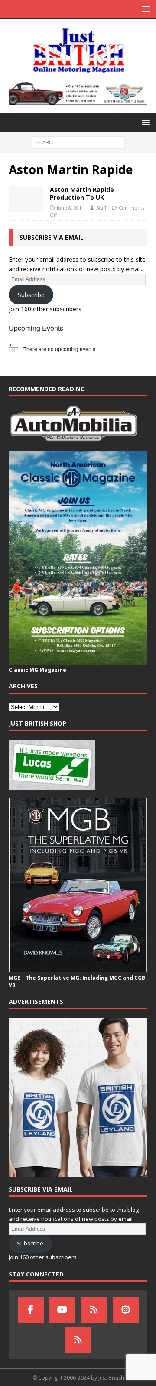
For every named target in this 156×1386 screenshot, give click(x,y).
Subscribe (31, 295)
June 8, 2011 (70, 207)
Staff (101, 207)
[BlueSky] (94, 1310)
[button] (144, 9)
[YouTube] (62, 1310)
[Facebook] (31, 1310)
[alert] (78, 349)
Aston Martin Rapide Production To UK (82, 193)
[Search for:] (78, 142)
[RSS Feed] (78, 1340)
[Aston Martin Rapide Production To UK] (26, 199)
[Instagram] (126, 1310)
